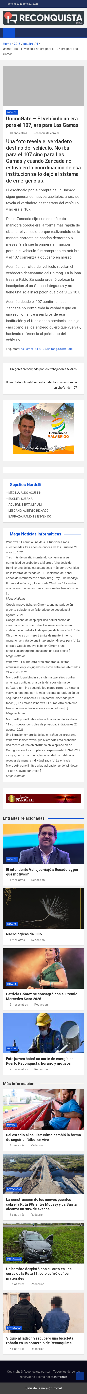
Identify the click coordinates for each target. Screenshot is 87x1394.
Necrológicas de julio (24, 934)
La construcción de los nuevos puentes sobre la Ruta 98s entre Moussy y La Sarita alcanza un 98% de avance (41, 1204)
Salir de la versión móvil (43, 1388)
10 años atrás (18, 133)
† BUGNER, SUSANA (19, 499)
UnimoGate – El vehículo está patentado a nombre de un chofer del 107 (41, 385)
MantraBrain (59, 1377)
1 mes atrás (17, 880)
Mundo (11, 1125)
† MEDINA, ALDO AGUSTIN (23, 493)
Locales (12, 112)
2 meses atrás (19, 1004)
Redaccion (38, 880)
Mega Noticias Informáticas (35, 534)
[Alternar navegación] (20, 32)
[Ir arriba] (80, 1376)
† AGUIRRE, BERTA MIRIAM (24, 504)
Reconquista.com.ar (46, 133)
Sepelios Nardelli (25, 484)
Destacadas (14, 1189)
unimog (52, 349)
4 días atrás (17, 1145)
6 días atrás (17, 1214)
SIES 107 (40, 349)
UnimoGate (65, 349)
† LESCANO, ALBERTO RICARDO (27, 510)
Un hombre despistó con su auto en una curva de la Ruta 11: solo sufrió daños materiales (39, 1273)
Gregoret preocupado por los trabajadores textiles (43, 369)
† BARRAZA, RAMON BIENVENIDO (28, 516)
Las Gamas (26, 349)
